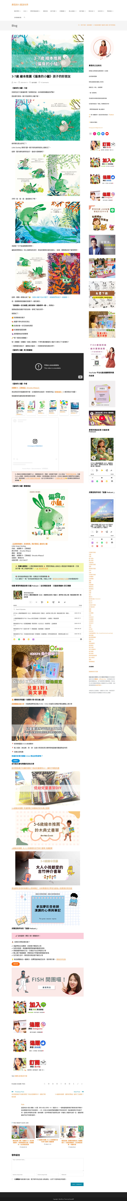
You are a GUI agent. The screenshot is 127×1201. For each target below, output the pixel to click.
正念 (90, 615)
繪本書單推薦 (92, 637)
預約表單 (15, 964)
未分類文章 (92, 607)
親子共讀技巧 (92, 649)
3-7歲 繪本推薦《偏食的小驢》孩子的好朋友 (104, 25)
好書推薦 (91, 584)
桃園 (90, 609)
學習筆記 (91, 589)
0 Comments (45, 82)
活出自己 (91, 623)
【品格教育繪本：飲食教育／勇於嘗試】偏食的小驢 (29, 544)
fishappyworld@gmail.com (96, 127)
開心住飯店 (92, 657)
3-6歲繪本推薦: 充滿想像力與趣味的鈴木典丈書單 (31, 808)
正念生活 (91, 617)
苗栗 (90, 641)
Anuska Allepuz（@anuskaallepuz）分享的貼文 (35, 468)
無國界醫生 (98, 685)
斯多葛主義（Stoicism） (95, 599)
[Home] (78, 25)
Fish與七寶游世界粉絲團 (32, 478)
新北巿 (90, 601)
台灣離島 (91, 576)
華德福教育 (92, 643)
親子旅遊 (91, 653)
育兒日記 (91, 639)
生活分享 (91, 631)
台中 (90, 570)
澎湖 (90, 625)
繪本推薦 (34, 82)
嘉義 (90, 580)
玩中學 (90, 629)
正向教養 (91, 613)
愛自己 (90, 597)
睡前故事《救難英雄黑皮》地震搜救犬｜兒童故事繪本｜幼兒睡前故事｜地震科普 (72, 1143)
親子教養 (91, 651)
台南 (90, 572)
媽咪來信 (91, 586)
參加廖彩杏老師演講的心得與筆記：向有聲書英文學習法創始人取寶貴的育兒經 (42, 888)
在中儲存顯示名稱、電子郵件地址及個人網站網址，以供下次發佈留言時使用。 (40, 1179)
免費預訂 (15, 761)
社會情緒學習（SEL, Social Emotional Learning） (101, 633)
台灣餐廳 (91, 578)
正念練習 (91, 619)
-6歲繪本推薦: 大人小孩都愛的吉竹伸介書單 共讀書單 (32, 848)
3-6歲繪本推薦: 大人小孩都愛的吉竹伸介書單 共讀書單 (47, 1141)
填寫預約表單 (43, 568)
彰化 (90, 595)
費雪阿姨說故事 (71, 474)
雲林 (90, 659)
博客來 (96, 679)
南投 (90, 566)
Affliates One (102, 679)
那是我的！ (59, 392)
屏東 (90, 591)
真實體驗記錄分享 (18, 704)
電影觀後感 (92, 661)
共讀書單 (16, 1076)
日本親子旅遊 (92, 605)
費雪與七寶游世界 (20, 4)
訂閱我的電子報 (60, 478)
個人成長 (91, 558)
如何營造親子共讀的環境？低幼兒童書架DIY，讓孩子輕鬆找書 (35, 768)
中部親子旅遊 (92, 552)
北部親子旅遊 (92, 564)
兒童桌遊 (91, 562)
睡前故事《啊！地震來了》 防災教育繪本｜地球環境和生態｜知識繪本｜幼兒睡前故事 (23, 1143)
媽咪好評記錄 (61, 959)
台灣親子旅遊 (92, 574)
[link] (29, 1007)
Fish (15, 82)
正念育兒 (91, 621)
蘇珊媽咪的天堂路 (93, 671)
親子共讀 (25, 1076)
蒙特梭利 (91, 645)
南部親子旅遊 (92, 568)
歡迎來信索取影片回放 (61, 579)
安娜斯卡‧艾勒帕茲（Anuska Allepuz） (26, 388)
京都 (90, 554)
